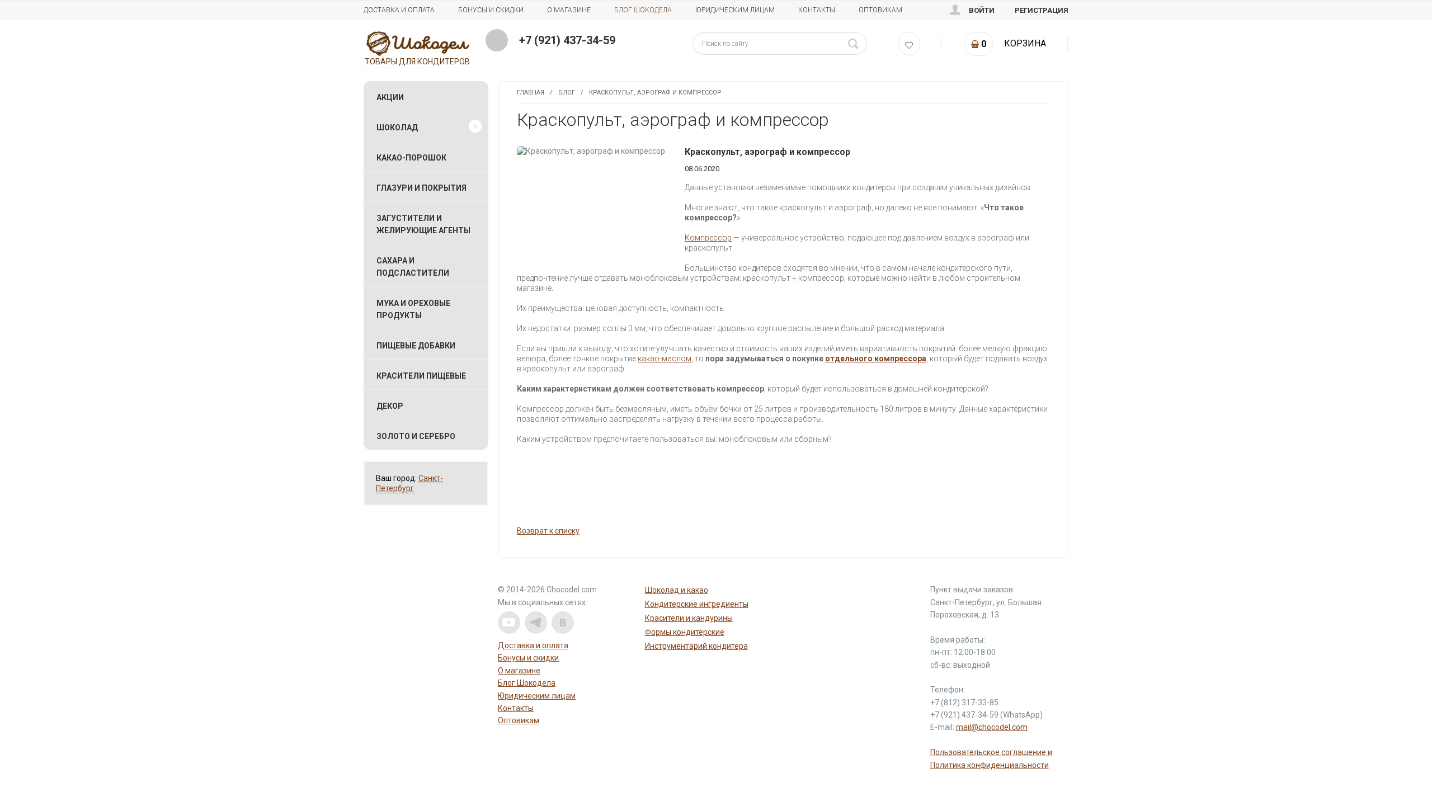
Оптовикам (880, 10)
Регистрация (1041, 10)
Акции (390, 97)
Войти (982, 10)
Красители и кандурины (689, 618)
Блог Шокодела (643, 10)
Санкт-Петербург (409, 483)
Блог (566, 92)
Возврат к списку (548, 530)
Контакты (816, 10)
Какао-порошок (411, 157)
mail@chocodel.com (992, 727)
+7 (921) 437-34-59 (567, 40)
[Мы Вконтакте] (563, 622)
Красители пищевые (421, 375)
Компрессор (708, 237)
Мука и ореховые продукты (413, 309)
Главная (530, 92)
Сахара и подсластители (412, 266)
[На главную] (418, 43)
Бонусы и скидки (491, 10)
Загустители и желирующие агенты (423, 224)
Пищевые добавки (415, 345)
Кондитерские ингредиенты (696, 604)
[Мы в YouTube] (509, 622)
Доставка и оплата (399, 10)
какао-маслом (664, 358)
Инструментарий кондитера (696, 646)
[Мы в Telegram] (536, 622)
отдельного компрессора (875, 358)
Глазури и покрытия (421, 187)
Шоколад (397, 127)
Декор (389, 406)
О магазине (569, 10)
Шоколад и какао (676, 590)
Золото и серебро (415, 436)
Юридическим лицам (735, 10)
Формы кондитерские (684, 632)
